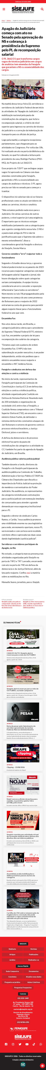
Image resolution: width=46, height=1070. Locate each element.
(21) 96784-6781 (23, 1022)
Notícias (9, 20)
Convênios (12, 977)
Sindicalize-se (33, 960)
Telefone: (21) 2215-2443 (23, 1)
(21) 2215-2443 (23, 998)
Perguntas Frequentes (23, 988)
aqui (29, 572)
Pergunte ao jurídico (12, 982)
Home (3, 20)
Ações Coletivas (33, 982)
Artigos (12, 954)
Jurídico (12, 960)
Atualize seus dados (33, 977)
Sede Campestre (12, 971)
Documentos (34, 971)
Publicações (33, 954)
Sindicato (12, 949)
